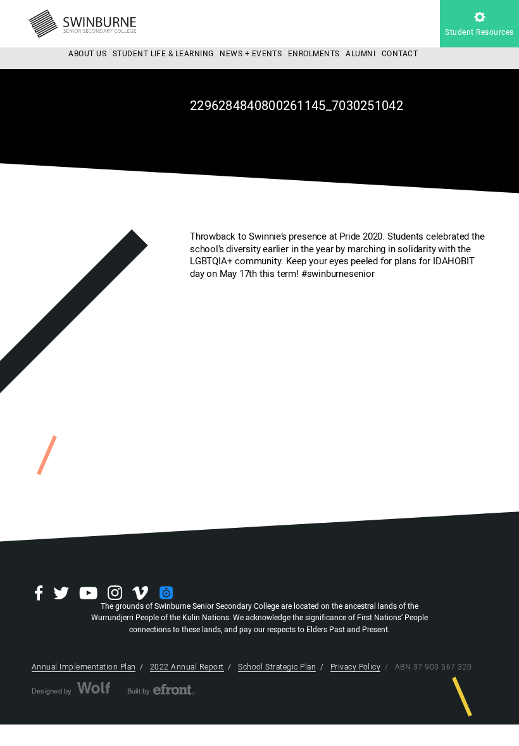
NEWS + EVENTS (251, 53)
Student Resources (479, 32)
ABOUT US (87, 53)
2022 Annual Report (187, 667)
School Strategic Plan (277, 667)
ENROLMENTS (314, 53)
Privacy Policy (355, 667)
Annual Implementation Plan (83, 667)
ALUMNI (360, 53)
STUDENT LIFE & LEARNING (163, 53)
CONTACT (400, 53)
